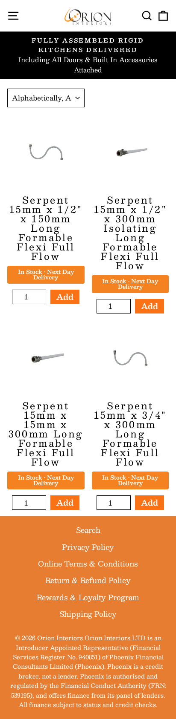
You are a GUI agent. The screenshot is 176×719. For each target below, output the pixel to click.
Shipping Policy (88, 614)
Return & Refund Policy (88, 580)
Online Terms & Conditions (88, 563)
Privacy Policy (88, 547)
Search (88, 530)
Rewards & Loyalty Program (88, 597)
